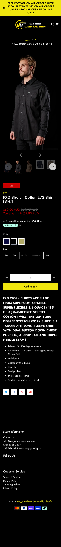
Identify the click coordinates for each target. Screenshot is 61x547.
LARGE (24, 255)
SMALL (48, 255)
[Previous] (22, 155)
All (36, 40)
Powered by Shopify (43, 501)
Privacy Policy (10, 488)
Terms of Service (11, 477)
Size (5, 249)
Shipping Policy (11, 484)
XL (7, 263)
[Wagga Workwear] (30, 24)
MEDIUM (36, 255)
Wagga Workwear (24, 501)
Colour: (6, 234)
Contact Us (8, 437)
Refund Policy (10, 481)
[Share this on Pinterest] (22, 392)
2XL (6, 255)
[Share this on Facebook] (14, 392)
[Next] (39, 155)
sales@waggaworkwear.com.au (19, 441)
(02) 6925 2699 (12, 444)
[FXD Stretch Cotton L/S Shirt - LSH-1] (30, 101)
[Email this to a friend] (30, 392)
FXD (5, 193)
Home (27, 40)
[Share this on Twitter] (6, 392)
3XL (14, 255)
